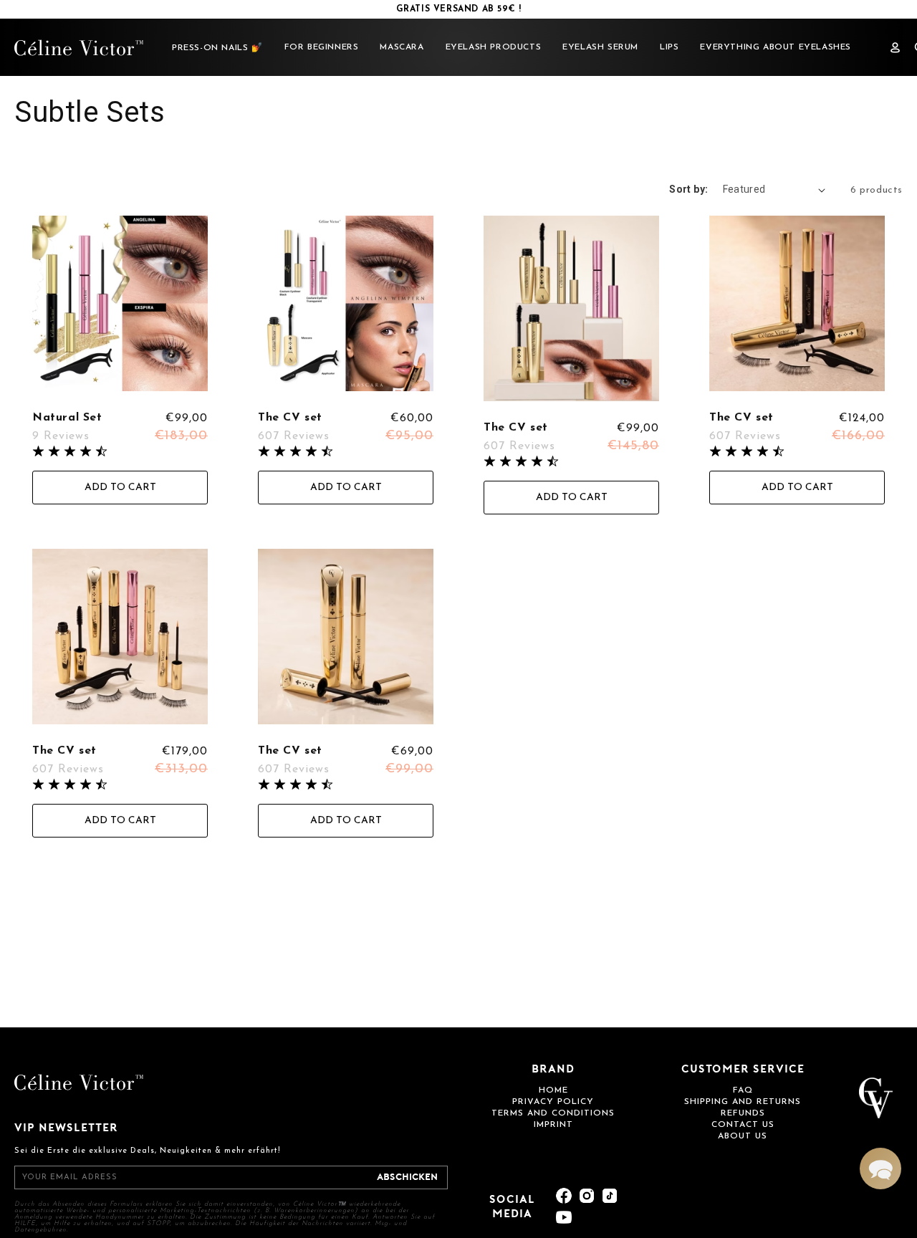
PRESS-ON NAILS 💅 (217, 48)
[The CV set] (345, 305)
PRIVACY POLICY (553, 1102)
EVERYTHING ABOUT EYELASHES (775, 47)
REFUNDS (743, 1113)
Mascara (401, 47)
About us (742, 1136)
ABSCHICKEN (407, 1177)
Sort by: (688, 189)
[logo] (78, 48)
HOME (553, 1090)
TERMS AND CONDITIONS (553, 1113)
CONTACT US (742, 1125)
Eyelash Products (494, 47)
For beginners (321, 47)
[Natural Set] (120, 305)
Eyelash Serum (600, 47)
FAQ (743, 1090)
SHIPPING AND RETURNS (742, 1102)
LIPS (669, 47)
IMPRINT (553, 1125)
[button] (880, 1168)
